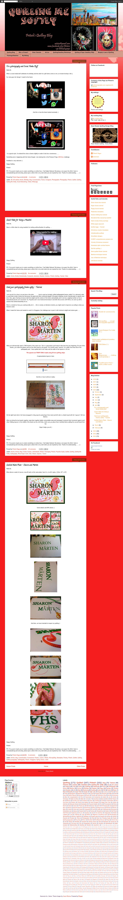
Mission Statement (77, 816)
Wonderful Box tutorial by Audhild (101, 218)
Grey (117, 847)
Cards (69, 809)
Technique (65, 798)
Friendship (112, 846)
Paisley (66, 757)
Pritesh (70, 179)
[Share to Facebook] (45, 177)
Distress (73, 802)
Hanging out (88, 849)
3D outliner (16, 179)
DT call (106, 837)
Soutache (84, 821)
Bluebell (108, 807)
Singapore (33, 759)
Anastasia (96, 798)
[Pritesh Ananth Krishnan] (92, 447)
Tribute (73, 886)
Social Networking (22, 181)
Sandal (109, 875)
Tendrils (94, 795)
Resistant (90, 819)
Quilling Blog (11, 52)
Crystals (89, 837)
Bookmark (73, 832)
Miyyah (103, 861)
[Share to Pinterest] (47, 177)
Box (64, 800)
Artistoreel (116, 828)
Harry (106, 849)
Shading (101, 877)
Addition (115, 826)
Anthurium (93, 828)
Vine (68, 888)
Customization (36, 179)
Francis (101, 846)
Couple (70, 835)
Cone (93, 809)
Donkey (80, 840)
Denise (90, 839)
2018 (95, 379)
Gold (115, 793)
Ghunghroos (100, 811)
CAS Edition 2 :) (104, 344)
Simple (85, 792)
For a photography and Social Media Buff (22, 66)
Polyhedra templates (97, 211)
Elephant (72, 842)
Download (95, 840)
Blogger (80, 896)
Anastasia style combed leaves (100, 245)
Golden (107, 811)
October (97, 392)
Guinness (77, 849)
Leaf (71, 814)
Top (102, 884)
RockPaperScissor (99, 819)
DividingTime (114, 839)
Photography (63, 179)
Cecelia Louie (76, 800)
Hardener (95, 849)
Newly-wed (114, 863)
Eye (86, 844)
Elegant (100, 791)
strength (91, 891)
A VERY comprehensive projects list (102, 239)
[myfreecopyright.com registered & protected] (104, 86)
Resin (84, 819)
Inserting (104, 853)
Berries (86, 793)
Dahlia (115, 837)
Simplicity (88, 879)
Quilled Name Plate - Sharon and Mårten (22, 465)
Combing (96, 800)
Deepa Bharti (76, 839)
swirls (46, 759)
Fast (67, 846)
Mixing (98, 861)
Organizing (65, 867)
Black (114, 790)
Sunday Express (108, 881)
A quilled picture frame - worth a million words (106, 363)
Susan (75, 805)
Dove (90, 840)
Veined (105, 886)
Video (66, 276)
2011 (94, 436)
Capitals (106, 832)
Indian (104, 797)
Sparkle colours (78, 881)
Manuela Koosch (74, 804)
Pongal (91, 870)
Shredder (77, 821)
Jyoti (113, 854)
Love (87, 858)
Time (80, 823)
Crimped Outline (72, 837)
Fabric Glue (97, 844)
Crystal (83, 837)
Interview (65, 804)
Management (66, 860)
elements (36, 276)
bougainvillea (81, 889)
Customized (30, 757)
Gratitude (112, 847)
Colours (115, 833)
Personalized (107, 804)
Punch (104, 786)
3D (11, 179)
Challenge (87, 786)
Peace (69, 868)
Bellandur (79, 793)
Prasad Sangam (66, 872)
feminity (110, 889)
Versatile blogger (113, 886)
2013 (95, 431)
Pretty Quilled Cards (88, 872)
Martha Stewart (72, 795)
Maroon (82, 860)
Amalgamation (75, 828)
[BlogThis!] (42, 177)
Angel (88, 828)
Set (65, 821)
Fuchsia (92, 811)
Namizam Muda (93, 863)
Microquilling (52, 757)
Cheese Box (93, 833)
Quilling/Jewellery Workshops (62, 52)
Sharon (34, 453)
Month (108, 861)
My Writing (25, 55)
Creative (115, 835)
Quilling (79, 179)
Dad (111, 837)
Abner (90, 826)
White (82, 798)
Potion (105, 870)
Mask (87, 860)
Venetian (101, 823)
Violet (76, 888)
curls (87, 798)
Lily (109, 797)
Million (77, 861)
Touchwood (107, 884)
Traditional (114, 884)
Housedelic (66, 853)
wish (98, 805)
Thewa (79, 884)
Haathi (82, 849)
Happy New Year (105, 802)
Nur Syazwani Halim (101, 865)
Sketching (101, 879)
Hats (113, 849)
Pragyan (115, 870)
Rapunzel (91, 874)
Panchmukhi (96, 867)
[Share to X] (43, 177)
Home (46, 766)
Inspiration (109, 853)
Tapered (91, 882)
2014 (95, 390)
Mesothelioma (99, 860)
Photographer (55, 179)
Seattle (71, 877)
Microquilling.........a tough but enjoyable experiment (107, 321)
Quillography (13, 453)
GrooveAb (66, 849)
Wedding (82, 825)
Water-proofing (74, 798)
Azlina (79, 830)
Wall (87, 805)
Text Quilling (73, 884)
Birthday (26, 179)
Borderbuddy (23, 276)
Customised (95, 837)
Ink (92, 812)
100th (106, 825)
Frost (65, 847)
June (96, 400)
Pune (116, 791)
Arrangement (113, 805)
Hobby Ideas (104, 851)
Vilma (64, 888)
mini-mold (86, 891)
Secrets (76, 877)
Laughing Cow (109, 856)
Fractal (91, 846)
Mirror (87, 861)
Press (80, 872)
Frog (117, 846)
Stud (100, 821)
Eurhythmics (75, 844)
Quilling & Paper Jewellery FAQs (84, 52)
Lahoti (98, 856)
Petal (88, 868)
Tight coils (92, 792)
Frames (29, 451)
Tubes (78, 886)
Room (64, 805)
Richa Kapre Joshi (23, 453)
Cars (111, 832)
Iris (93, 854)
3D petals (68, 790)
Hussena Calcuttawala (83, 853)
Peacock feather (93, 804)
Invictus (88, 854)
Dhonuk (101, 839)
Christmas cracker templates (99, 230)
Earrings (108, 788)
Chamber (81, 833)
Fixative (87, 846)
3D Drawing (104, 805)
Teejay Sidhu (110, 882)
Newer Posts (10, 766)
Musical (81, 863)
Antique (99, 828)
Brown (68, 800)
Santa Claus (115, 819)
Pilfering (66, 870)
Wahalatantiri (109, 823)
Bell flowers (113, 798)
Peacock (65, 818)
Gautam (70, 847)
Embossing (87, 842)
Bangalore (72, 793)
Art (74, 790)
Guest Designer (94, 802)
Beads (69, 807)
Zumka (74, 889)
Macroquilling (97, 858)
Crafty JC (87, 835)
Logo (83, 814)
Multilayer (86, 816)
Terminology (65, 884)
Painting (89, 867)
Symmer (78, 882)
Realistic (96, 874)
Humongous (73, 853)
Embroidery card (67, 811)
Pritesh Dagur (97, 153)
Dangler (69, 839)
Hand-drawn (88, 797)
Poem (98, 818)
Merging (92, 860)
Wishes (64, 889)
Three (83, 884)
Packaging (47, 451)
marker (80, 891)
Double (85, 840)
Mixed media (93, 861)
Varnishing (99, 886)
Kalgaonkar (108, 812)
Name (86, 863)
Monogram (81, 795)
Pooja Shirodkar (98, 870)
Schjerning (65, 877)
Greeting (93, 790)
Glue (84, 847)
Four (87, 811)
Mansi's (77, 860)
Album (68, 828)
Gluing (88, 847)
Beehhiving (87, 807)
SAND (88, 875)
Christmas (84, 800)
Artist (111, 828)
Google (92, 847)
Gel (74, 847)
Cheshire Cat (100, 833)
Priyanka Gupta (60, 451)
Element (66, 842)
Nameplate (60, 757)
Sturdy (94, 881)
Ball (91, 830)
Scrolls (114, 797)
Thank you (81, 805)
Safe (30, 453)
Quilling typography (11, 759)
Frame (43, 179)
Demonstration (84, 839)
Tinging (91, 884)
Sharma (106, 877)
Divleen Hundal (66, 840)
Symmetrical (84, 882)
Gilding (86, 802)
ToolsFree (97, 884)
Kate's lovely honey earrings (99, 221)
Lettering (77, 814)
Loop (82, 858)
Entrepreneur (114, 842)
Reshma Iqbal (103, 874)
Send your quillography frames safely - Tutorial (24, 287)
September (98, 394)
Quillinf (71, 874)
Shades (96, 877)
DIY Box (101, 837)
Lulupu (91, 858)
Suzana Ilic (113, 821)
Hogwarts (111, 851)
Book (67, 832)
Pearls (87, 795)
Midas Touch (71, 861)
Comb (80, 809)
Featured (81, 811)
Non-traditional (76, 865)
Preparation (74, 872)
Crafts (98, 809)
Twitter (29, 181)
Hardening (74, 812)
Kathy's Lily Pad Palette (79, 856)
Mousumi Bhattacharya (68, 863)
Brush (97, 832)
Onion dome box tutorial (98, 202)
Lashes (103, 856)
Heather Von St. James (79, 851)
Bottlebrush (86, 832)
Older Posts (81, 766)
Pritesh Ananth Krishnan (96, 446)
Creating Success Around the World (103, 835)
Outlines (47, 276)
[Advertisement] (45, 197)
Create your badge (95, 449)
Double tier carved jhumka (107, 312)
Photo (78, 818)
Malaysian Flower (113, 858)
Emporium (106, 842)
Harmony (101, 849)
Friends (106, 846)
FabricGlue (104, 844)
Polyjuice (82, 870)
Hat (109, 849)
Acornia (109, 826)
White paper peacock (97, 224)
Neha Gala (107, 863)
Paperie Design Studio (112, 867)
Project (96, 872)
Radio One (77, 874)
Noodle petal (94, 816)
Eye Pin (91, 844)
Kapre (70, 856)
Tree (69, 886)
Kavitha (87, 856)
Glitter (110, 793)
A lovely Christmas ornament (99, 242)
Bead (103, 830)
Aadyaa (68, 786)
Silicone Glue (76, 879)
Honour (116, 851)
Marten (42, 451)
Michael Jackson (113, 860)
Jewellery (84, 785)
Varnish (94, 823)
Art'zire (47, 52)
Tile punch (74, 823)
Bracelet (93, 832)
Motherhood (114, 861)
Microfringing (112, 814)
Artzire (21, 179)
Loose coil (106, 791)
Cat (63, 833)
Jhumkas (108, 854)
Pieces (112, 868)
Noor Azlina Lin (85, 865)
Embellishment (79, 842)
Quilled (74, 179)
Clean (90, 800)
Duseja (107, 840)
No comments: (32, 273)
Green (64, 795)
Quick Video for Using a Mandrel (18, 220)
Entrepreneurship (67, 844)
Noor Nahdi (92, 865)
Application (105, 828)
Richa (114, 804)
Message (106, 860)
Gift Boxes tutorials (96, 260)
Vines (72, 888)
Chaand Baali (69, 833)
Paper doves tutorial (97, 205)
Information (97, 853)
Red (79, 790)
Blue (66, 797)
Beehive (72, 788)
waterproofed (98, 891)
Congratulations (74, 797)
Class (106, 833)
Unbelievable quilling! (97, 233)
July (96, 397)
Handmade (96, 786)
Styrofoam (105, 821)
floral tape (116, 889)
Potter (109, 870)
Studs (89, 881)
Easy (111, 840)
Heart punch (69, 851)
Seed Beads (82, 877)
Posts (9, 804)
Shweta (69, 879)
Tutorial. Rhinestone (86, 886)
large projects (75, 891)
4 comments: (33, 177)
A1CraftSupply (84, 826)
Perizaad (75, 868)
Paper (101, 788)
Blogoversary (100, 807)
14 (91, 798)
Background (85, 830)
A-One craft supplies (74, 826)
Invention (83, 854)
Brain (64, 809)
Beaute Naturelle (77, 807)
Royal (108, 819)
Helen (87, 851)
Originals (94, 788)
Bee (107, 798)
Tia (87, 884)
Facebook (114, 844)
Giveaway (104, 793)
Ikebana (91, 853)
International (35, 451)
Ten (115, 882)
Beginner (108, 830)
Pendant (72, 818)
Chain (75, 833)
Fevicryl (80, 802)
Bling (93, 807)
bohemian (96, 156)
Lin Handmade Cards (74, 858)
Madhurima (104, 858)
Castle (115, 832)
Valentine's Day (102, 795)
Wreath (69, 889)
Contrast (65, 835)
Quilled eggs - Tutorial (97, 227)
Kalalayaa (65, 856)
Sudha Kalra (100, 881)
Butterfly (70, 792)
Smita (112, 879)
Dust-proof (113, 809)
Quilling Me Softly (11, 181)
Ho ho (80, 812)
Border (17, 276)
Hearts (114, 802)
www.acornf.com (106, 891)
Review (109, 874)
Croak (79, 837)
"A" (102, 825)
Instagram (48, 179)
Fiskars (81, 846)
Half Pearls (66, 812)
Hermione (92, 851)
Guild (72, 849)
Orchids (108, 816)
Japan (102, 854)
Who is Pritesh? (23, 52)
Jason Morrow (67, 896)
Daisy (64, 839)
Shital (111, 877)
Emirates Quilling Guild (97, 842)
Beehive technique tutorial (99, 254)
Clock (91, 793)
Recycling (77, 819)
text (109, 795)
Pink (112, 791)
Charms (86, 833)
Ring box (69, 875)
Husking (87, 812)
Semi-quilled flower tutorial (99, 251)
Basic (102, 798)
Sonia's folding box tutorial (99, 214)
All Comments (11, 807)
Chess (75, 809)
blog (30, 179)
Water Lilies (82, 888)
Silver (83, 879)
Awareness (74, 830)
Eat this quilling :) (96, 248)
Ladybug (65, 814)
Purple (114, 818)
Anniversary (115, 795)
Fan (64, 846)
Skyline (107, 879)
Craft (102, 800)
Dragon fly (101, 840)
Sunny (115, 881)
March (97, 425)
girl (65, 891)
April (96, 405)
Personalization (82, 868)
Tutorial (62, 276)
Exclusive (82, 844)
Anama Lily (82, 828)
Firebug (77, 846)
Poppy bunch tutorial (97, 208)
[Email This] (40, 177)
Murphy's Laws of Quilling (106, 52)
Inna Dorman (98, 812)
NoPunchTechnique (67, 865)
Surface (64, 882)
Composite (30, 276)
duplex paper (98, 889)
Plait (93, 818)
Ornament (72, 867)
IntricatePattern (75, 854)
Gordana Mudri (99, 847)
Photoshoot (106, 868)
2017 (95, 382)
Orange (102, 816)
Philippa (93, 868)
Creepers (65, 837)
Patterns (65, 868)
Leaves (42, 757)
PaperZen (102, 867)
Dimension (107, 839)
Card (74, 786)
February (98, 427)
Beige (113, 830)
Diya (72, 840)
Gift (104, 790)
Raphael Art (84, 874)
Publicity (101, 872)
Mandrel (42, 276)
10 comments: (32, 449)
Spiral (69, 805)
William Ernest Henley (98, 888)
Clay (110, 833)
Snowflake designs (96, 236)
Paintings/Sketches (12, 55)
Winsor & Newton (108, 888)
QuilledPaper (66, 874)
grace (68, 891)
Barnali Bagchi (96, 830)
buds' (86, 889)
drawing (91, 889)
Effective (116, 840)
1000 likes (61, 157)
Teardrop (102, 882)
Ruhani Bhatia (81, 875)
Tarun (97, 882)
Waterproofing (73, 825)
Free (81, 797)
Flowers (37, 757)
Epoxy (75, 811)
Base (64, 807)
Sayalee (115, 875)
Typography (87, 823)
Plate (71, 870)
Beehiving (86, 790)
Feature (72, 846)
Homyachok (97, 797)
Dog (76, 840)
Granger (106, 847)
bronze (93, 805)
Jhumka (116, 788)
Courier (25, 451)
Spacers (39, 453)
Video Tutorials (36, 52)
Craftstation (80, 835)
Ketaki (114, 812)
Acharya (104, 826)
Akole (64, 828)
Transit (44, 453)
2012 (95, 433)
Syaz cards (71, 882)
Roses (109, 790)
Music (76, 863)
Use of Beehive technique (99, 257)
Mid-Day (64, 861)
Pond (86, 870)
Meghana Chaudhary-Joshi (100, 814)
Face (109, 844)
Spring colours (40, 759)
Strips (85, 881)
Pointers (76, 870)
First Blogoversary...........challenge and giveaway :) (107, 355)
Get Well (79, 847)
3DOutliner (65, 826)
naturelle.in (96, 825)
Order (115, 865)
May (96, 402)
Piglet (117, 868)
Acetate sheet (97, 826)
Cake (102, 832)
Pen (101, 804)
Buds (64, 792)
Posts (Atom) (49, 771)
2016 (95, 384)
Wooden (89, 825)
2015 (95, 387)
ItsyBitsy (97, 854)
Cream (92, 835)
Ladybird (93, 856)
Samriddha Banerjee (100, 875)
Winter (115, 888)
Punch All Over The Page (111, 872)
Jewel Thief (78, 792)
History (97, 851)
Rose (75, 875)
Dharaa (95, 839)
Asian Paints (67, 830)
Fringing (97, 793)
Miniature (82, 861)
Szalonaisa (66, 823)
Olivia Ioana (110, 865)
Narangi (101, 863)
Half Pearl (113, 811)
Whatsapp (35, 181)
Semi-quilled (89, 877)
